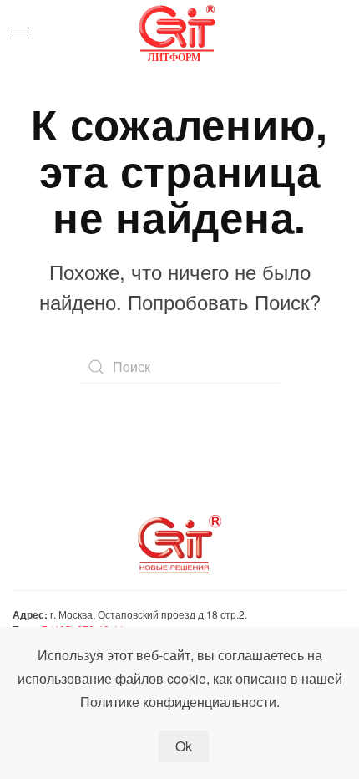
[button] (21, 33)
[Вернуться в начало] (179, 33)
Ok (184, 746)
